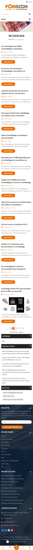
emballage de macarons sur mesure (12, 488)
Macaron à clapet (6, 485)
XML (2, 467)
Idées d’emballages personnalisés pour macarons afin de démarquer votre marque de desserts (16, 372)
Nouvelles (4, 448)
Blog (3, 341)
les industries (5, 445)
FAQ (2, 451)
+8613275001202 (8, 522)
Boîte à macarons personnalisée (13, 399)
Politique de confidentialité (9, 461)
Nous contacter (6, 454)
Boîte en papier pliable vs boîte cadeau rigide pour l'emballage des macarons (16, 359)
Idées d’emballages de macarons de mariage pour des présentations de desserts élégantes (16, 352)
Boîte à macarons (8, 396)
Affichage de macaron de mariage (11, 503)
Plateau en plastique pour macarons (12, 479)
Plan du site (5, 464)
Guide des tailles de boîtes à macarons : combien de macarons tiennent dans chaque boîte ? (15, 380)
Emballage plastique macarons (10, 494)
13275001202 (7, 518)
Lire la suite (8, 62)
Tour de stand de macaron (9, 497)
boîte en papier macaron (9, 491)
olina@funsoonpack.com (11, 525)
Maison (13, 39)
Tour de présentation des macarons (12, 500)
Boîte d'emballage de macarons (13, 393)
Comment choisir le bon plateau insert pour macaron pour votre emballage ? (15, 365)
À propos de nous (6, 439)
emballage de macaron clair (10, 482)
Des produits (5, 442)
